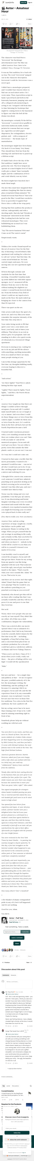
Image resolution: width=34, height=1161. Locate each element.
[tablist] (9, 975)
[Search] (31, 1086)
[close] (28, 1109)
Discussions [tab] (15, 1086)
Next (27, 962)
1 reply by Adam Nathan (15, 1068)
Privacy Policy (22, 1147)
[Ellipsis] (31, 991)
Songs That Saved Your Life (13, 1031)
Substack (9, 1159)
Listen (30, 19)
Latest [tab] (8, 1086)
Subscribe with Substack (18, 1140)
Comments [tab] (6, 975)
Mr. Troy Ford (9, 992)
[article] (17, 1095)
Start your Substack (13, 1155)
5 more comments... (7, 1077)
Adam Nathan (13, 920)
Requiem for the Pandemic (11, 1104)
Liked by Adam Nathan (13, 994)
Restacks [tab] (13, 975)
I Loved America (7, 1091)
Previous (7, 962)
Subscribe (23, 2)
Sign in (30, 2)
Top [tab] (4, 1086)
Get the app (24, 1155)
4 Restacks (22, 950)
